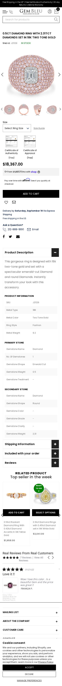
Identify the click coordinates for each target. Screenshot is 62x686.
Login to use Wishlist (6, 202)
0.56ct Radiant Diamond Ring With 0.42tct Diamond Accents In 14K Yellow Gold (15, 529)
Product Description (19, 252)
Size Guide (39, 128)
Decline (29, 674)
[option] (31, 73)
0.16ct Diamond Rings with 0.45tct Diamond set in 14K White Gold (44, 525)
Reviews (10, 463)
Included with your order (22, 453)
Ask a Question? (13, 225)
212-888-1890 (15, 229)
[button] (48, 557)
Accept (29, 667)
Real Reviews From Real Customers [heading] (28, 553)
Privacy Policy (45, 662)
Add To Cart (16, 512)
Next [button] (57, 73)
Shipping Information (20, 444)
